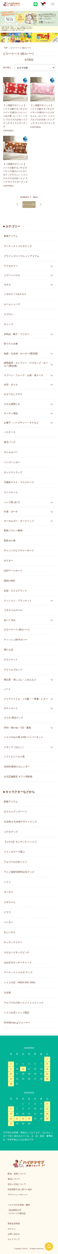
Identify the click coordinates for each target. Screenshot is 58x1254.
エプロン (8, 314)
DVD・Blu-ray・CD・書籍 (17, 727)
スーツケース (11, 492)
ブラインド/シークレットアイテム (21, 256)
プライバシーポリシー (18, 1194)
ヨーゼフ (8, 892)
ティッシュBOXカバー (15, 639)
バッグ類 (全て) (12, 502)
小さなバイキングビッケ (16, 952)
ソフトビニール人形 (14, 756)
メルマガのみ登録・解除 (19, 1205)
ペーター (8, 922)
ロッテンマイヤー (13, 942)
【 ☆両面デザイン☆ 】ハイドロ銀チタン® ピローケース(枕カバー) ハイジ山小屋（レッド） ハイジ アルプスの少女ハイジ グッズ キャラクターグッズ (15, 116)
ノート (7, 689)
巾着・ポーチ (11, 511)
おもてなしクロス (13, 394)
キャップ (8, 324)
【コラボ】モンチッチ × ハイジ (20, 841)
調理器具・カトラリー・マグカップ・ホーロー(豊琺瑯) (26, 364)
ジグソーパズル (12, 275)
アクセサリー (11, 265)
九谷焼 (7, 992)
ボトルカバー (11, 452)
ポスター (8, 560)
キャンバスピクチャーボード (19, 550)
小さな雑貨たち (12, 403)
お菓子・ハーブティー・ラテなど (21, 422)
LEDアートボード (13, 570)
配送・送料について (17, 1174)
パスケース (9, 432)
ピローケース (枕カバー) (21, 48)
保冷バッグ (9, 442)
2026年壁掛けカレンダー (17, 766)
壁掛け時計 (9, 580)
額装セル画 (9, 540)
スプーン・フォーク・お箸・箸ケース (23, 375)
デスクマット (11, 659)
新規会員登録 (14, 1223)
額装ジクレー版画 (13, 530)
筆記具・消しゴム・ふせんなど (20, 679)
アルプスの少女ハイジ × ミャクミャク (24, 1002)
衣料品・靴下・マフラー (16, 334)
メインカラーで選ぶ (14, 851)
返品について (14, 1179)
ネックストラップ (13, 472)
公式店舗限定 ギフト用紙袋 (18, 776)
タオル (7, 284)
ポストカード (11, 708)
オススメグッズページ (15, 811)
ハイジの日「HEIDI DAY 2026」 (20, 982)
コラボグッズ (11, 831)
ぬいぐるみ (9, 619)
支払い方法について (17, 1184)
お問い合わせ (14, 1234)
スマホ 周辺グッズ (13, 717)
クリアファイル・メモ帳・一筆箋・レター (26, 698)
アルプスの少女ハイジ (15, 862)
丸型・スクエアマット (15, 590)
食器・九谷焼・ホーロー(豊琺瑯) (21, 353)
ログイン (12, 1229)
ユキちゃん (9, 902)
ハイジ (7, 882)
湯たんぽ (8, 649)
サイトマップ (14, 1239)
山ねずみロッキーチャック (18, 962)
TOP (6, 48)
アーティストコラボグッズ (18, 246)
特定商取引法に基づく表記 (20, 1189)
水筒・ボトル (11, 384)
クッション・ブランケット (18, 600)
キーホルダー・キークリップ (19, 520)
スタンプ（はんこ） (14, 746)
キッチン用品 (11, 413)
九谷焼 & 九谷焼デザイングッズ (20, 821)
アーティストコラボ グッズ (18, 972)
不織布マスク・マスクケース (19, 482)
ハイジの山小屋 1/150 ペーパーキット (23, 737)
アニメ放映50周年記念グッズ (19, 872)
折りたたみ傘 (11, 343)
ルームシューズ (12, 304)
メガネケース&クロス (15, 294)
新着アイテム (11, 236)
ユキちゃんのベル (13, 610)
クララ (7, 912)
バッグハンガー (12, 462)
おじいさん (9, 932)
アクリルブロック (13, 669)
